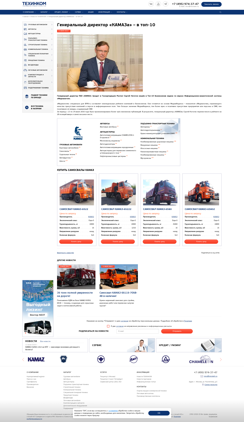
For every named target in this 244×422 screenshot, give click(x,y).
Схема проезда (210, 385)
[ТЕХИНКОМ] (36, 4)
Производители (32, 384)
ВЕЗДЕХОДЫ (33, 65)
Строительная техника (37, 45)
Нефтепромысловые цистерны (114, 156)
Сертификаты (32, 382)
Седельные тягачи (68, 154)
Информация (104, 12)
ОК (159, 413)
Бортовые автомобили (69, 148)
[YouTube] (158, 4)
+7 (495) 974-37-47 (185, 4)
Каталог (44, 12)
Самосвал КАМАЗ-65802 (200, 209)
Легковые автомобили (37, 70)
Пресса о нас (31, 379)
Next (220, 359)
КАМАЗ (91, 217)
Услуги (103, 372)
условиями (113, 411)
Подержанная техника (38, 88)
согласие (124, 321)
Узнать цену (76, 241)
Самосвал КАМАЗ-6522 (74, 209)
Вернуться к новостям (65, 253)
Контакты (121, 12)
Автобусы (32, 29)
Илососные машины (150, 148)
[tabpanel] (37, 308)
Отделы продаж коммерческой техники (152, 391)
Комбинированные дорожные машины (158, 142)
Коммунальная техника (38, 49)
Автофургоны (66, 158)
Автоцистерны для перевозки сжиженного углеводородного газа (118, 151)
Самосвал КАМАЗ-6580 (157, 209)
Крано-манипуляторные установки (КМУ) (159, 133)
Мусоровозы (147, 158)
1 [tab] (25, 333)
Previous (23, 359)
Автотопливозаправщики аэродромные (117, 147)
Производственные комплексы (148, 396)
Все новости (45, 341)
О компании (28, 12)
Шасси (63, 161)
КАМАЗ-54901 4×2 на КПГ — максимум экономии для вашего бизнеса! (52, 348)
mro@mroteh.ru (192, 6)
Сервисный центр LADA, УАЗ (110, 382)
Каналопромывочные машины (154, 152)
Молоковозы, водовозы (111, 141)
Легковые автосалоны (145, 393)
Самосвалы (65, 151)
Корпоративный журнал (35, 376)
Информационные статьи (146, 382)
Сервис (78, 12)
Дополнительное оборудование (35, 82)
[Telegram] (165, 4)
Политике (188, 321)
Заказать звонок (211, 4)
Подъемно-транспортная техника (37, 39)
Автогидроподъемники (151, 130)
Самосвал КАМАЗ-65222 (116, 209)
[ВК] (151, 4)
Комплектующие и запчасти (36, 76)
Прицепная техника (36, 60)
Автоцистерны (34, 34)
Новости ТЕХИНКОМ (144, 376)
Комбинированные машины (153, 155)
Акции (91, 12)
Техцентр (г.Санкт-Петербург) (111, 379)
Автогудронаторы (108, 144)
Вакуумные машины (150, 145)
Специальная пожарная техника (38, 55)
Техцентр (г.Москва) (107, 376)
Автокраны (146, 127)
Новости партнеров (144, 379)
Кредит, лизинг (61, 12)
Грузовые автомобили (37, 25)
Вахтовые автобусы (109, 127)
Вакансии (30, 387)
